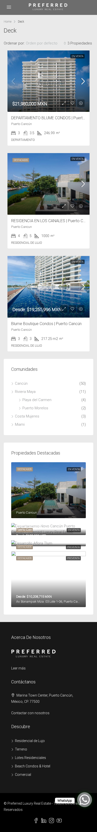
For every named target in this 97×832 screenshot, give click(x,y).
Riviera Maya (25, 391)
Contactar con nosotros (30, 713)
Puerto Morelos (35, 408)
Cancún (21, 383)
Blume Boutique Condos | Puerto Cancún (46, 323)
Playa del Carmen (36, 400)
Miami (20, 424)
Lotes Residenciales (30, 758)
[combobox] (46, 43)
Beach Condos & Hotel (32, 766)
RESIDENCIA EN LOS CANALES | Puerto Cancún (52, 220)
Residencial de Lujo (30, 741)
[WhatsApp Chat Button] (84, 799)
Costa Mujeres (27, 416)
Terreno (21, 749)
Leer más (18, 668)
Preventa (73, 547)
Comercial (23, 775)
